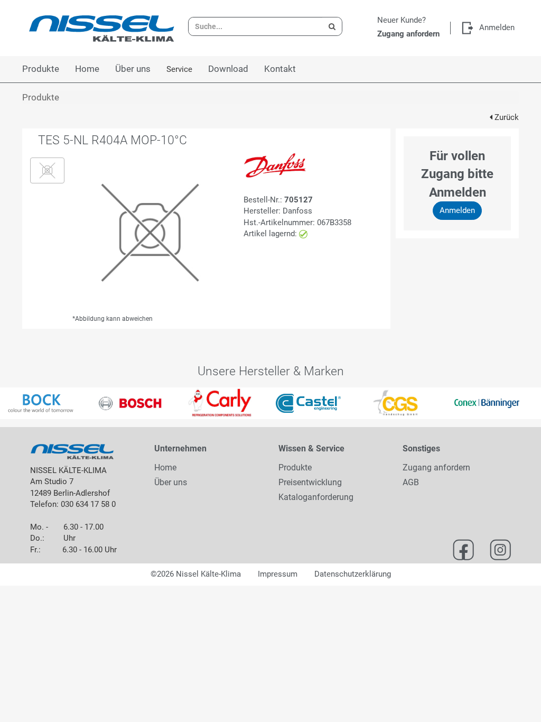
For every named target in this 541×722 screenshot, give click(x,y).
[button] (13, 403)
